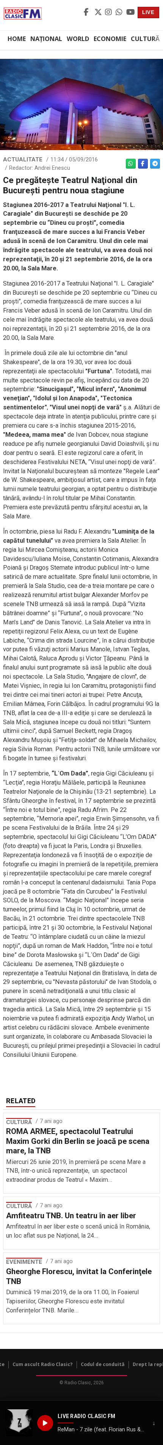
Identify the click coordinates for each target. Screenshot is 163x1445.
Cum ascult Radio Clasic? (43, 1364)
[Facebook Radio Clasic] (88, 12)
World (78, 39)
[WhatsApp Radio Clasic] (120, 12)
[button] (19, 1423)
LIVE (148, 12)
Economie (110, 39)
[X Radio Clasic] (98, 12)
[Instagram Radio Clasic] (109, 12)
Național (46, 39)
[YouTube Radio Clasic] (130, 12)
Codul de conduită (103, 1364)
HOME (17, 39)
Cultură (145, 39)
